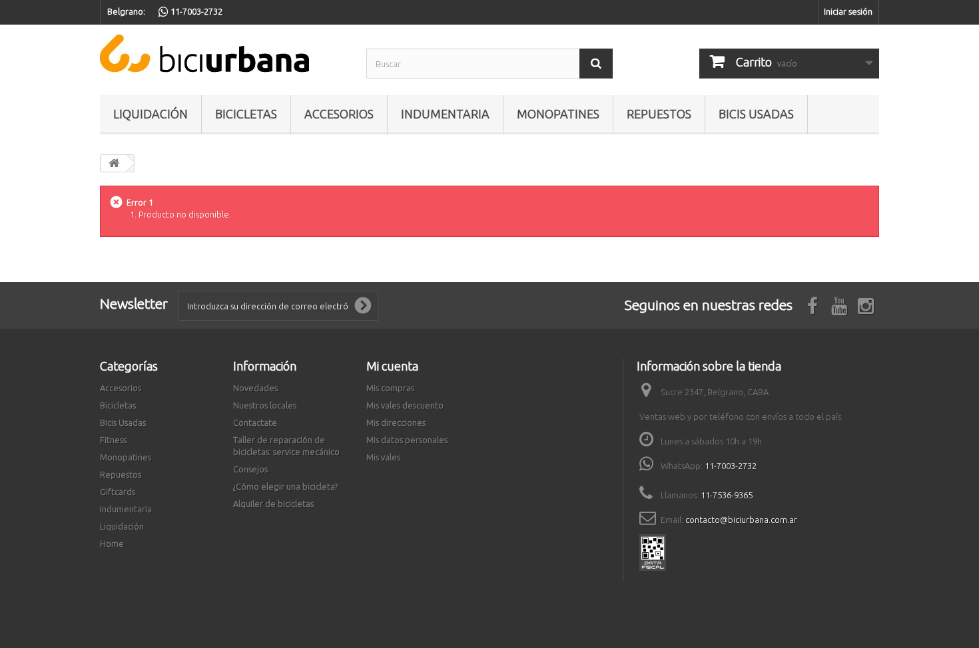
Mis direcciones (396, 422)
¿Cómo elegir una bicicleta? (285, 486)
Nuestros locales (264, 405)
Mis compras (390, 388)
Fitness (113, 439)
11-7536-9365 (727, 495)
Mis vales (383, 457)
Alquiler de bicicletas (273, 503)
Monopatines (558, 113)
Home (112, 543)
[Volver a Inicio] (114, 163)
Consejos (250, 469)
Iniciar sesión (848, 11)
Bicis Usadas (756, 113)
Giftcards (117, 491)
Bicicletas (246, 113)
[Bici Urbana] (223, 54)
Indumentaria (445, 113)
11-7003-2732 (731, 465)
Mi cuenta (392, 366)
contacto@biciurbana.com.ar (741, 519)
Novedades (255, 388)
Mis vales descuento (405, 405)
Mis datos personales (407, 439)
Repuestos (659, 113)
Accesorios (339, 113)
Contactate (255, 422)
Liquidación (150, 113)
